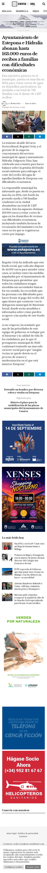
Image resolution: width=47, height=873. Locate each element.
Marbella (22, 11)
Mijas (36, 11)
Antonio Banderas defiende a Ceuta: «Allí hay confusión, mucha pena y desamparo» (28, 586)
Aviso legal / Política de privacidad (22, 833)
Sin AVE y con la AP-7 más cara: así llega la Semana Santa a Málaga (29, 546)
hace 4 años (30, 103)
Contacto (23, 836)
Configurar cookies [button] (13, 867)
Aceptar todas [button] (33, 867)
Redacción (15, 103)
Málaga (6, 11)
